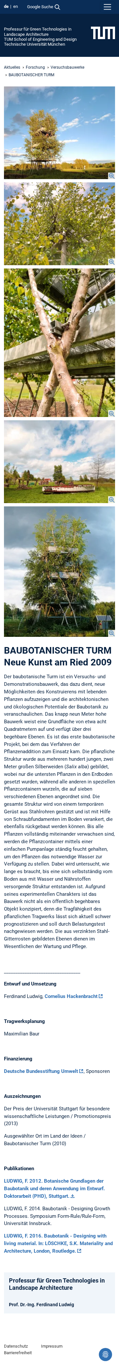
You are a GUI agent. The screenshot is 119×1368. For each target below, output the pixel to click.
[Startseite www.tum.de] (103, 32)
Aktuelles (12, 67)
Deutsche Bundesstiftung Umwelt (41, 1071)
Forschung (35, 67)
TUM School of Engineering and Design (40, 39)
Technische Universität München (34, 44)
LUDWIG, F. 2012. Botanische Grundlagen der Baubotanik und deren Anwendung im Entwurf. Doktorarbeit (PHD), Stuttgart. (54, 1188)
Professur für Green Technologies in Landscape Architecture (37, 31)
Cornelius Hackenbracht (71, 996)
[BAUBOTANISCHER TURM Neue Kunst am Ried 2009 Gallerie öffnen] (59, 132)
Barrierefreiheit (18, 1352)
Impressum (51, 1346)
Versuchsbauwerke (67, 67)
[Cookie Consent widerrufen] (105, 1354)
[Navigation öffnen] (107, 6)
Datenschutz (16, 1346)
